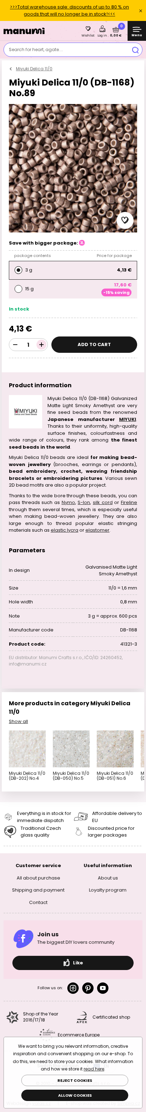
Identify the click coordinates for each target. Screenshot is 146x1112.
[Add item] (41, 345)
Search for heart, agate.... (36, 49)
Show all (18, 721)
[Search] (135, 50)
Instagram (73, 988)
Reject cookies (74, 1080)
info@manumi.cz (27, 664)
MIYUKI (127, 419)
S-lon (84, 502)
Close (140, 10)
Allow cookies (75, 1095)
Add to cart (94, 344)
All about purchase (38, 877)
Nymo (68, 502)
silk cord (103, 502)
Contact (38, 902)
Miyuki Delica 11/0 (34, 69)
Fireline (129, 502)
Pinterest (88, 988)
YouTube (102, 988)
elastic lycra (64, 530)
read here (94, 1069)
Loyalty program (108, 890)
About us (108, 877)
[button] (125, 220)
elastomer (97, 530)
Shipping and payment (38, 890)
